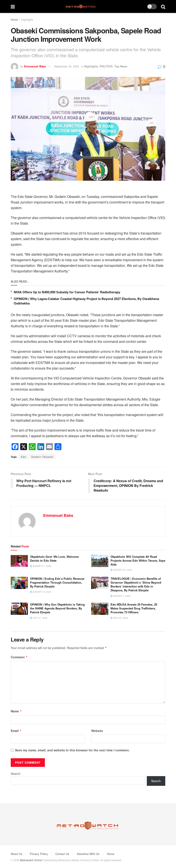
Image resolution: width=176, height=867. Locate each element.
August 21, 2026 (41, 565)
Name (16, 711)
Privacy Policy (39, 854)
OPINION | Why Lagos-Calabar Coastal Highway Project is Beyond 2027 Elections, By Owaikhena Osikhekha (86, 301)
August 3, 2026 (121, 595)
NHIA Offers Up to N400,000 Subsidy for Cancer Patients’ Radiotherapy (67, 292)
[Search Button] (163, 6)
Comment (19, 657)
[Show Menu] (13, 6)
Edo (23, 456)
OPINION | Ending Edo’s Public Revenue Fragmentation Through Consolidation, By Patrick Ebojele (57, 582)
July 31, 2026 (39, 617)
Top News (120, 66)
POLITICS (106, 66)
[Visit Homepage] (81, 6)
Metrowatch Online (31, 860)
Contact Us (62, 854)
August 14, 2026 (41, 591)
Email (16, 731)
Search (15, 773)
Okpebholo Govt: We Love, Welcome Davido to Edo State (54, 558)
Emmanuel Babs (35, 66)
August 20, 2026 (122, 569)
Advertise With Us (88, 854)
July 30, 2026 (120, 617)
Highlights (27, 19)
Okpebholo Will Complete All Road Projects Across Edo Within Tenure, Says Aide (138, 560)
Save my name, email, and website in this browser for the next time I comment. (72, 750)
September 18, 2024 (66, 66)
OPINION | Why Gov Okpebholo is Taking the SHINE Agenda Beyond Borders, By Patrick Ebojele (57, 608)
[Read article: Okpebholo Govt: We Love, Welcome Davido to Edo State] (19, 561)
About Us (16, 854)
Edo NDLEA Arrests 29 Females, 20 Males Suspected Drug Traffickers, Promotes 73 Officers (134, 608)
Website (97, 731)
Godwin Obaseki (42, 456)
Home (14, 19)
